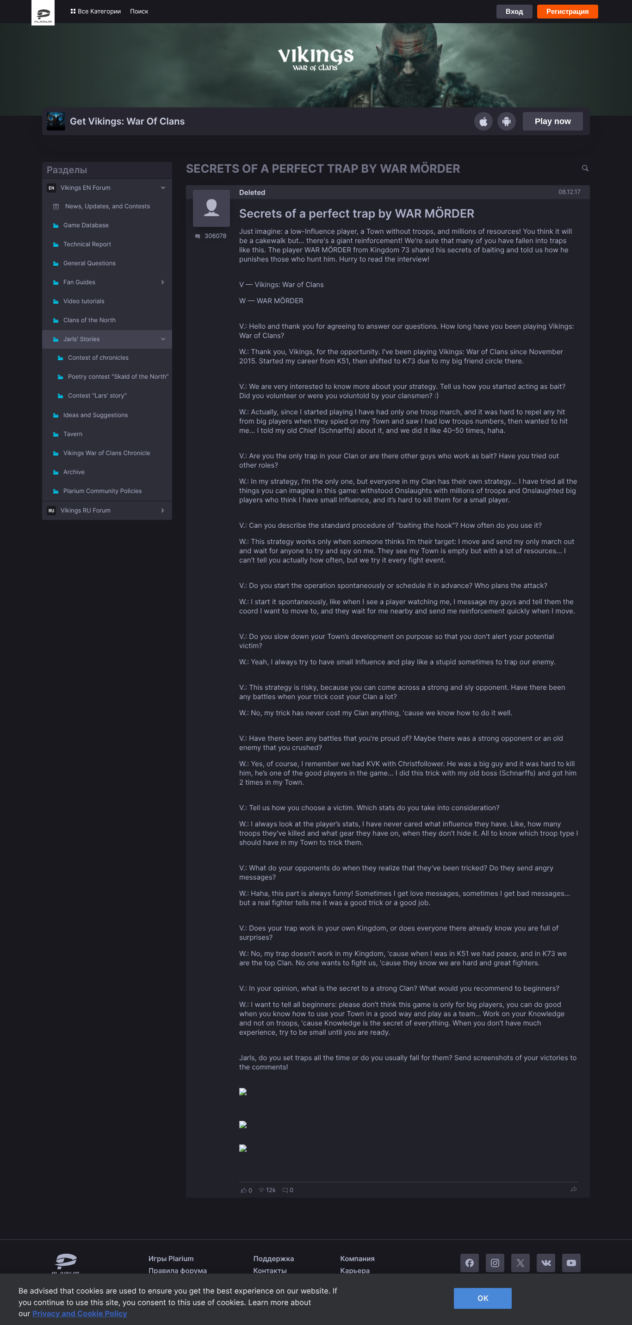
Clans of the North (89, 320)
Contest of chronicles (98, 358)
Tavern (72, 434)
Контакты (270, 1270)
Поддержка (274, 1258)
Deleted (252, 192)
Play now (553, 121)
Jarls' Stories (81, 339)
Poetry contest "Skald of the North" (118, 377)
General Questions (89, 263)
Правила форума (178, 1270)
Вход (514, 11)
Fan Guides (79, 282)
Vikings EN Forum (86, 188)
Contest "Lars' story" (97, 396)
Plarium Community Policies (102, 491)
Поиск (139, 11)
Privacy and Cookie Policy (79, 1313)
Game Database (86, 225)
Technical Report (87, 244)
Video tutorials (84, 301)
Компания (358, 1258)
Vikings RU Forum (86, 510)
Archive (74, 472)
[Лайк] (243, 1190)
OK (483, 1298)
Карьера (355, 1270)
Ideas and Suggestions (95, 415)
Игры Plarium (171, 1258)
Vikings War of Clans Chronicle (106, 453)
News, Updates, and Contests (107, 206)
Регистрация (567, 11)
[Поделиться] (573, 1190)
